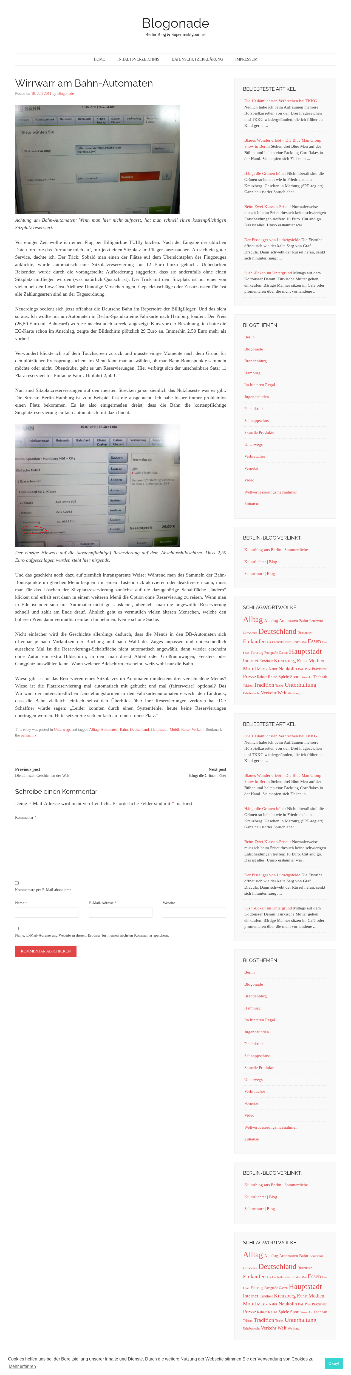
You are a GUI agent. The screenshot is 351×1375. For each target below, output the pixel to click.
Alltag (94, 730)
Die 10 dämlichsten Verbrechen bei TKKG (280, 101)
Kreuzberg (285, 660)
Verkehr (197, 730)
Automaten (109, 730)
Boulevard (316, 621)
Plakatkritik (254, 408)
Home (99, 59)
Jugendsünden (256, 397)
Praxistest (319, 669)
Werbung (293, 693)
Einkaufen (254, 641)
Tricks (279, 686)
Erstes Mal (300, 642)
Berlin (249, 337)
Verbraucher (254, 456)
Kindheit (266, 661)
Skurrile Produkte (259, 432)
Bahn (124, 730)
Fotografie (271, 653)
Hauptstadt (159, 730)
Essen (314, 641)
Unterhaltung (300, 684)
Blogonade (175, 23)
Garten (283, 653)
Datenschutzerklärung (197, 59)
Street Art (306, 677)
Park (301, 669)
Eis (269, 642)
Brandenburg (255, 361)
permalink (28, 735)
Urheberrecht (251, 693)
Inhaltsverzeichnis (138, 59)
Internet (250, 660)
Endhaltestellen (281, 642)
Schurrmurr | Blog (259, 573)
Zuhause (251, 504)
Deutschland (139, 730)
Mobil (174, 730)
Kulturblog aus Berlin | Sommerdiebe (276, 549)
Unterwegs (62, 730)
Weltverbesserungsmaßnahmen (271, 492)
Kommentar (25, 817)
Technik (320, 676)
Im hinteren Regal (259, 385)
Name (21, 903)
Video (249, 480)
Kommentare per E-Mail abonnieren (43, 890)
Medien (316, 660)
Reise (185, 730)
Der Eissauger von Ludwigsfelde (272, 240)
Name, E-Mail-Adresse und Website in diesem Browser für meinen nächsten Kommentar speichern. (92, 935)
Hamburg (252, 373)
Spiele (283, 676)
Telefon (248, 686)
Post (308, 669)
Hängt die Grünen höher (265, 173)
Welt (282, 692)
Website (169, 903)
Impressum (246, 59)
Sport (294, 676)
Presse (249, 676)
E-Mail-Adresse (103, 903)
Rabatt (262, 677)
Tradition (264, 685)
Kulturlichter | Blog (260, 562)
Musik (262, 668)
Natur (273, 669)
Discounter (305, 633)
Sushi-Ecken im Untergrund (268, 273)
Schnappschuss (257, 420)
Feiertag (257, 653)
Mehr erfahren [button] (22, 1366)
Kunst (302, 660)
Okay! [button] (334, 1363)
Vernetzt (251, 468)
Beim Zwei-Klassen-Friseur (267, 206)
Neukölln (288, 668)
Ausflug (271, 620)
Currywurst (250, 632)
